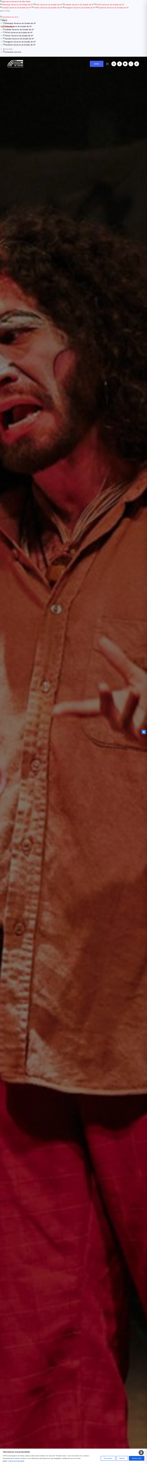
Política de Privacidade (16, 1461)
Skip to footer (6, 26)
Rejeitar (122, 1458)
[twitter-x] (130, 63)
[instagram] (113, 63)
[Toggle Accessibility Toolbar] (141, 1452)
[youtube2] (125, 63)
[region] (73, 1456)
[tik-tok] (136, 63)
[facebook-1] (119, 63)
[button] (19, 23)
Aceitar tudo (136, 1458)
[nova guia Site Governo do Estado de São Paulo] (15, 1)
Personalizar (108, 1458)
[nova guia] (9, 17)
